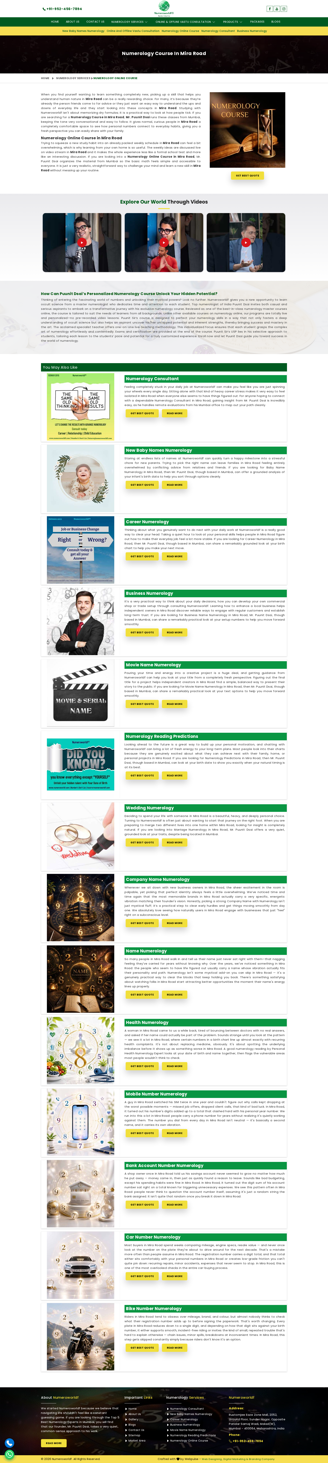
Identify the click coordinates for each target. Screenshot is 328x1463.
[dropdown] (146, 22)
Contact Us (95, 22)
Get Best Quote (247, 175)
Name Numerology (146, 951)
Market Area (136, 1441)
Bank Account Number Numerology (164, 1166)
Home (55, 22)
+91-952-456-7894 (247, 1441)
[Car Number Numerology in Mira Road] (80, 1265)
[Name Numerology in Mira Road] (80, 979)
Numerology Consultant (218, 31)
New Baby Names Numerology (83, 31)
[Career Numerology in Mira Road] (80, 550)
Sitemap (134, 1435)
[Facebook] (270, 9)
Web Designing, (212, 1459)
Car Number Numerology (153, 1237)
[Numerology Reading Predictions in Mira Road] (80, 764)
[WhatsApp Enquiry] (9, 1454)
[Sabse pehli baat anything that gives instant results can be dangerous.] (164, 242)
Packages (257, 22)
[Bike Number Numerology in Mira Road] (80, 1336)
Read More (175, 413)
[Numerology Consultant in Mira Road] (80, 407)
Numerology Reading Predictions (162, 736)
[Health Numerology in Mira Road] (80, 1050)
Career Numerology (147, 522)
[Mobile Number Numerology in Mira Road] (80, 1122)
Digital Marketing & (235, 1459)
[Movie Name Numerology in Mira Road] (80, 693)
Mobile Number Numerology (156, 1094)
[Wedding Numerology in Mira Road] (80, 836)
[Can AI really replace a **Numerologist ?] (246, 242)
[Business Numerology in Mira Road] (80, 621)
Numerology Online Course (180, 31)
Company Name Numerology (158, 879)
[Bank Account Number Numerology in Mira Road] (80, 1193)
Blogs (276, 22)
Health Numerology (147, 1022)
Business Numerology (252, 31)
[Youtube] (277, 9)
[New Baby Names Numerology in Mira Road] (80, 478)
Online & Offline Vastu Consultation (183, 22)
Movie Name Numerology (153, 665)
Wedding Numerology (150, 808)
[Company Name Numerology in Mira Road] (80, 907)
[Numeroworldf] (164, 9)
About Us (73, 22)
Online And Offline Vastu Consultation (133, 31)
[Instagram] (284, 9)
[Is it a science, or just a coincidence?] (82, 242)
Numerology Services (127, 22)
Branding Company (262, 1459)
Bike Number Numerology (154, 1309)
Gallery (133, 1419)
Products (230, 22)
